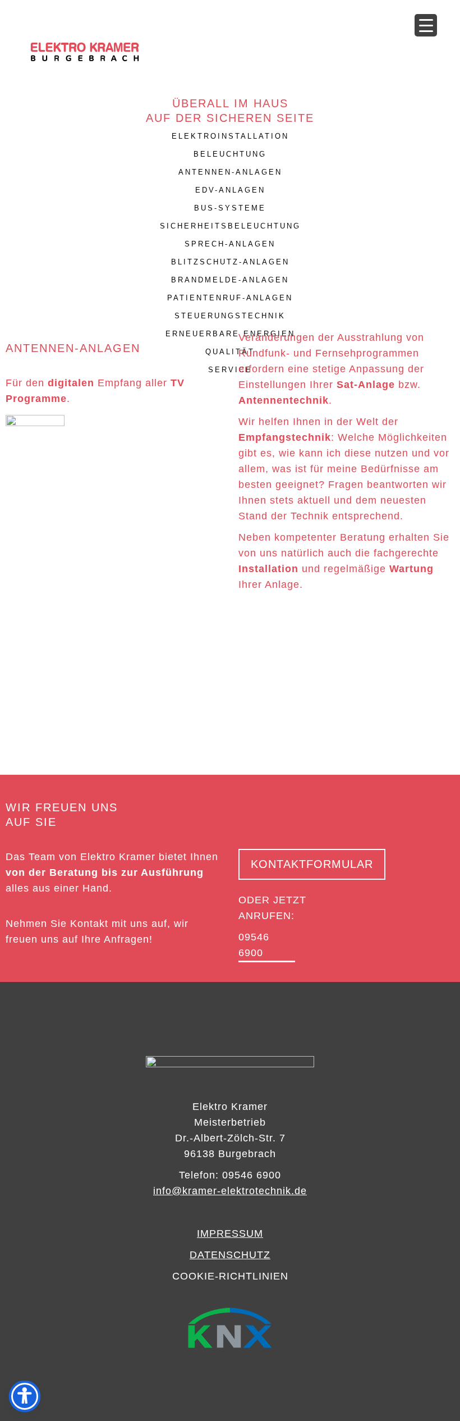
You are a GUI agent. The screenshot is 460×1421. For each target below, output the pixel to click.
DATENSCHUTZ (230, 1254)
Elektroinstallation (230, 136)
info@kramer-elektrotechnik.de (230, 1190)
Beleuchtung (230, 154)
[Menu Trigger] (426, 25)
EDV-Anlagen (230, 190)
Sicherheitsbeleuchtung (230, 226)
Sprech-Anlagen (230, 244)
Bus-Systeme (230, 208)
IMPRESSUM (230, 1233)
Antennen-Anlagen (230, 172)
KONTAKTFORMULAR (312, 864)
